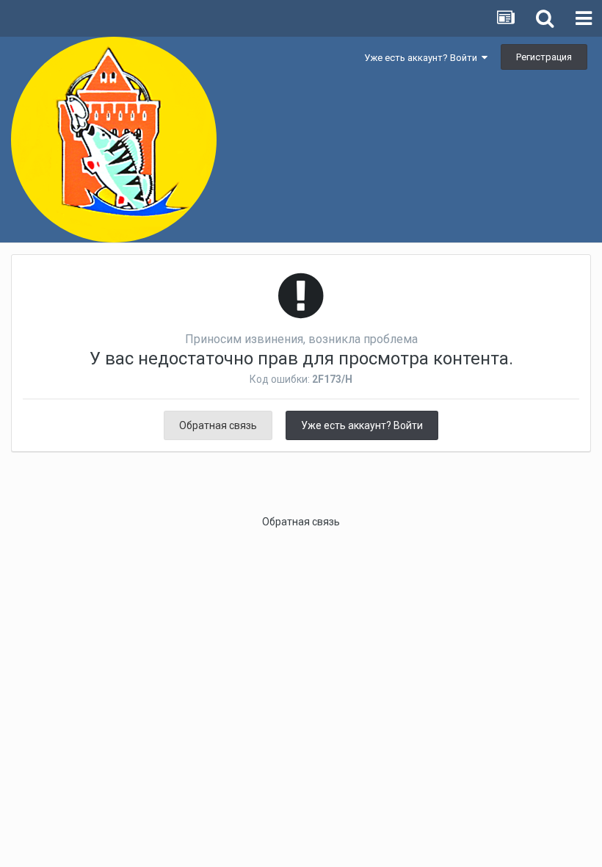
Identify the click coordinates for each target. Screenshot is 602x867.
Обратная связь (218, 425)
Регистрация (544, 56)
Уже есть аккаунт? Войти (423, 57)
